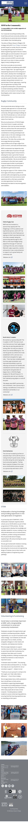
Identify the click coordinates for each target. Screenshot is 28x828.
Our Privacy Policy (14, 808)
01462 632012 (17, 772)
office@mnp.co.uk (15, 766)
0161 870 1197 (16, 779)
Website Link (7, 257)
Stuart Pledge (16, 45)
